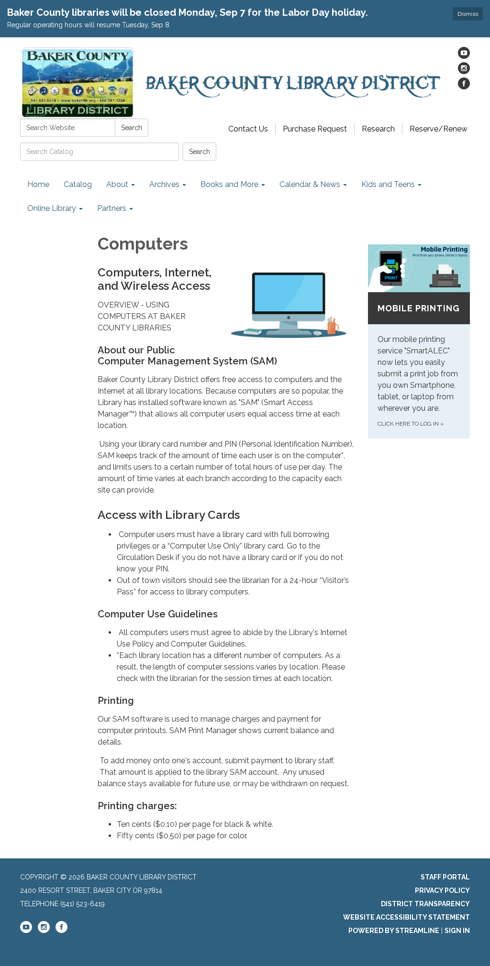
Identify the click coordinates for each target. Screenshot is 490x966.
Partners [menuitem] (111, 208)
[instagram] (464, 71)
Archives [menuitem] (164, 184)
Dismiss (467, 14)
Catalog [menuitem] (78, 184)
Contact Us (248, 128)
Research (378, 128)
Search (131, 128)
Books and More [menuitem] (229, 184)
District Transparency (425, 904)
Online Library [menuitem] (51, 208)
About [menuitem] (117, 184)
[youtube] (464, 56)
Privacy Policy (442, 890)
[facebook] (464, 86)
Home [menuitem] (38, 184)
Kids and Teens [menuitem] (388, 184)
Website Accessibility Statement (406, 917)
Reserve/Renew (439, 128)
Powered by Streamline (393, 930)
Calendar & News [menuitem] (309, 184)
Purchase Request (315, 128)
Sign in (457, 930)
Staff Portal (445, 877)
